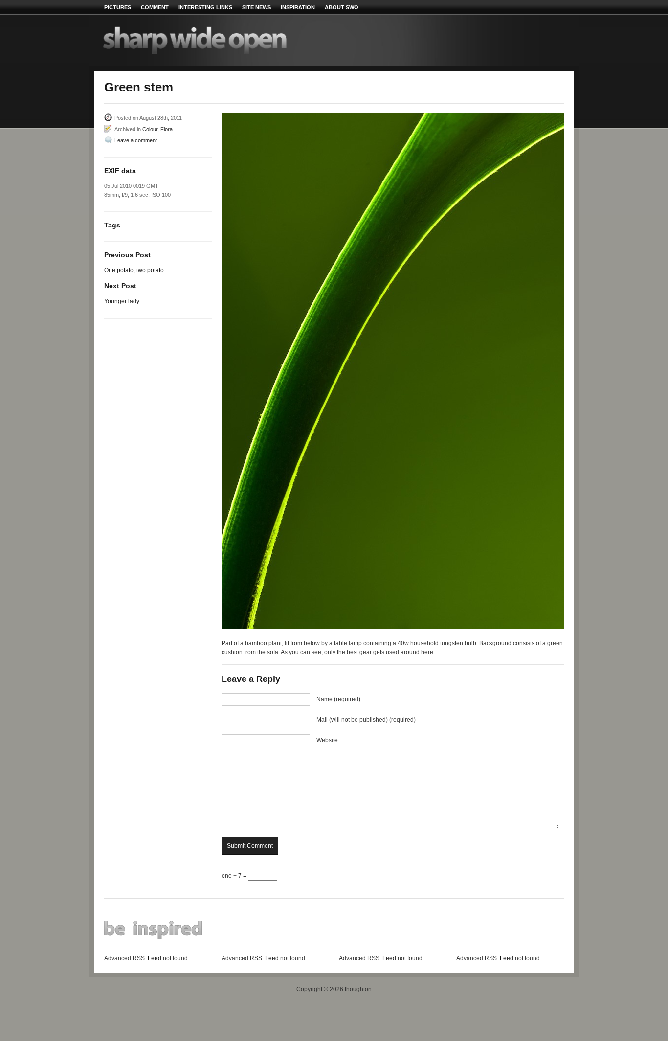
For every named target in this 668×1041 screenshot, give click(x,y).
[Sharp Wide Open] (221, 56)
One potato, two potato (134, 270)
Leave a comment (135, 140)
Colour (149, 129)
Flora (166, 129)
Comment (155, 7)
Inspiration (298, 7)
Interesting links (205, 7)
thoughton (358, 989)
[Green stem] (393, 371)
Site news (256, 7)
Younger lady (121, 301)
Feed (154, 958)
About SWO (341, 7)
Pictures (117, 7)
